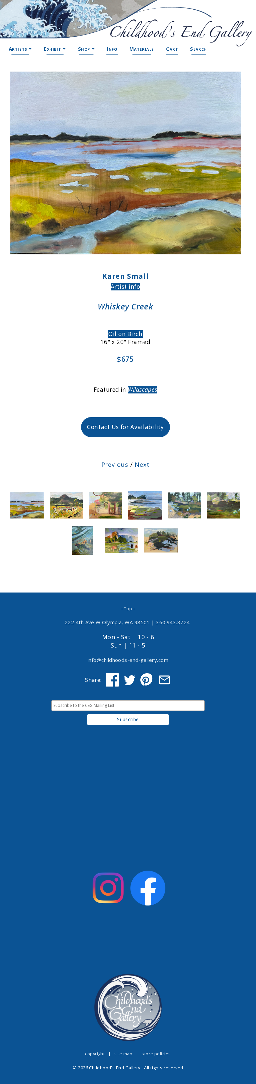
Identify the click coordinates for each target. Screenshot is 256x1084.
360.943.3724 (173, 622)
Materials (141, 48)
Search (198, 48)
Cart (172, 48)
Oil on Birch (125, 334)
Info (112, 48)
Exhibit (53, 48)
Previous (114, 464)
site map (123, 1054)
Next (142, 464)
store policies (156, 1054)
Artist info (125, 286)
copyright (95, 1054)
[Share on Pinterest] (147, 680)
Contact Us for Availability (125, 427)
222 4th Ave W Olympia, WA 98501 (107, 622)
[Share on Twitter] (129, 680)
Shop (85, 48)
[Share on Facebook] (112, 680)
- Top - (128, 609)
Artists (19, 48)
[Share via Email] (164, 680)
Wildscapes (142, 389)
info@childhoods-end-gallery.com (128, 660)
